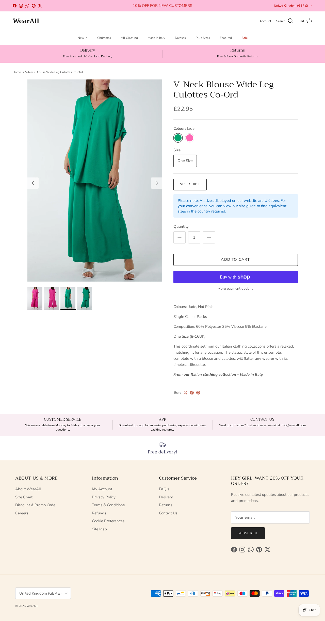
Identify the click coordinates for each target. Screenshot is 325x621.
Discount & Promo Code (35, 505)
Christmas (104, 38)
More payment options (235, 289)
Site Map (99, 529)
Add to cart (235, 259)
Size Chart (23, 497)
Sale (245, 38)
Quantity (181, 226)
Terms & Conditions (108, 505)
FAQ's (164, 489)
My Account (102, 489)
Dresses (180, 38)
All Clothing (129, 38)
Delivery (166, 497)
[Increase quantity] (209, 237)
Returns (165, 505)
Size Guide (190, 184)
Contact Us (168, 513)
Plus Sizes (203, 38)
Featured (226, 38)
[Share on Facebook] (192, 393)
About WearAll (28, 489)
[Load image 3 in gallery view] (94, 180)
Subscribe (248, 533)
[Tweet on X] (185, 393)
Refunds (99, 513)
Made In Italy (156, 38)
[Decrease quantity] (179, 237)
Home (17, 72)
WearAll (32, 606)
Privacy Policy (104, 497)
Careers (21, 513)
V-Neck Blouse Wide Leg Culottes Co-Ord (54, 72)
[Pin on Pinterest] (198, 393)
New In (82, 38)
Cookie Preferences (108, 521)
